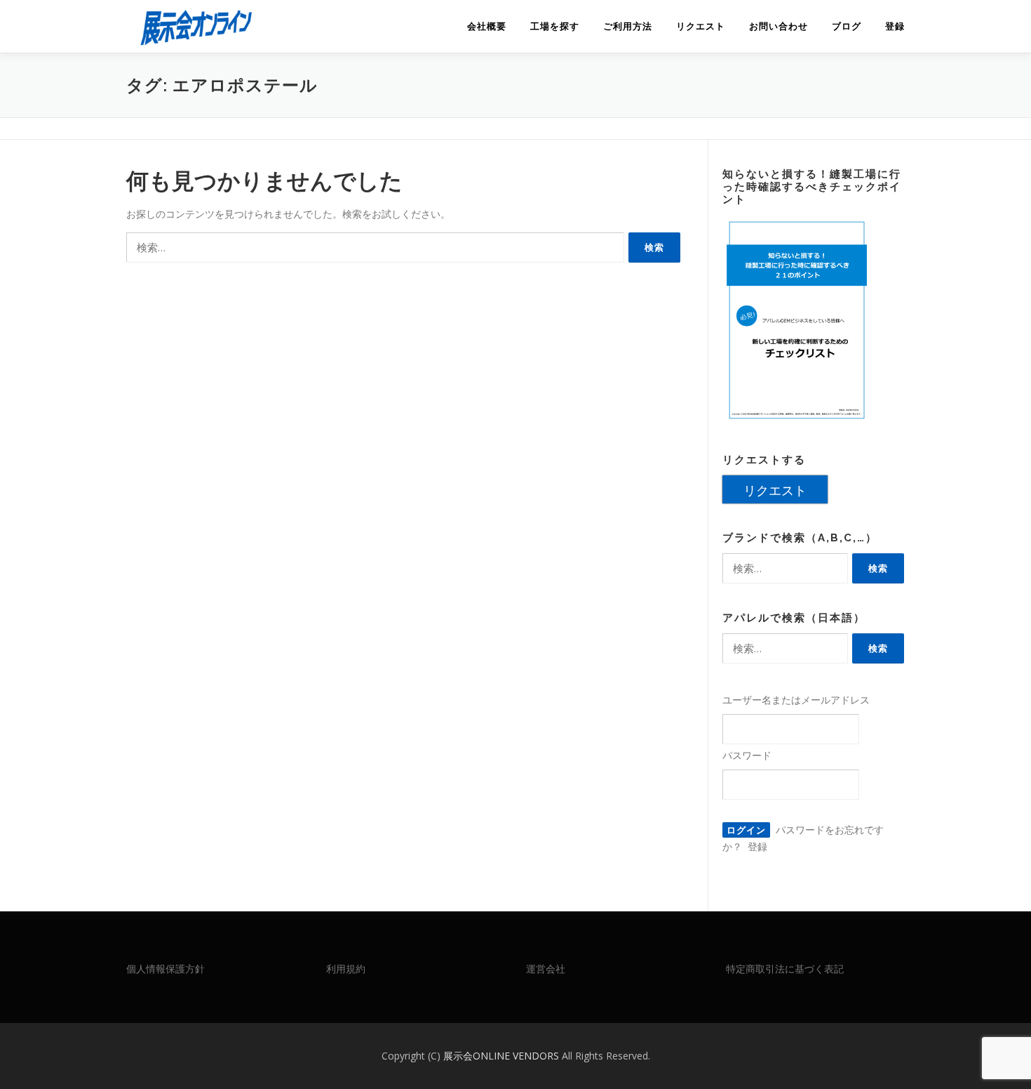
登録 (895, 26)
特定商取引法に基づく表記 (785, 968)
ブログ (846, 26)
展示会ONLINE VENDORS (502, 1055)
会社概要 (486, 26)
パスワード (746, 755)
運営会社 (545, 968)
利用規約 (345, 968)
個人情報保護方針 (165, 968)
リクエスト (700, 26)
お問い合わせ (778, 26)
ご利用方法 (627, 26)
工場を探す (554, 26)
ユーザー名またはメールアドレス (796, 699)
